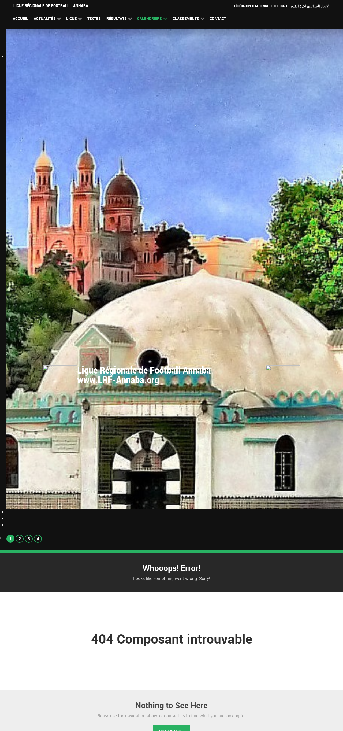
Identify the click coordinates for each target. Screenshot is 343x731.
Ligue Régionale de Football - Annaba (50, 5)
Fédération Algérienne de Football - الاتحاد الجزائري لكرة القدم (282, 6)
